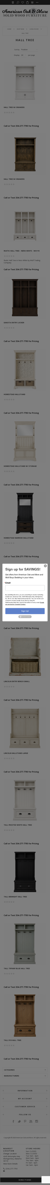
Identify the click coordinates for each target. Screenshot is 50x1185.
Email (7, 583)
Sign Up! (25, 611)
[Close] (45, 565)
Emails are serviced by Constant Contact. (24, 603)
